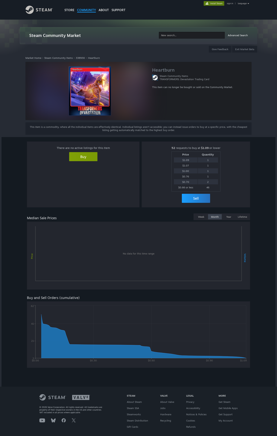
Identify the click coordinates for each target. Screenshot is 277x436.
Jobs (162, 408)
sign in (230, 3)
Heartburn (94, 57)
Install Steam (216, 3)
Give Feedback (220, 49)
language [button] (242, 3)
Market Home (33, 57)
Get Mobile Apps (228, 408)
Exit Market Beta (244, 49)
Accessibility (193, 408)
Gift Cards (132, 426)
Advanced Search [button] (238, 35)
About (104, 10)
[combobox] (192, 35)
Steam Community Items (58, 57)
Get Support (226, 414)
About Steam (134, 401)
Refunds (191, 426)
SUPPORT (118, 10)
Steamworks (134, 414)
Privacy (190, 401)
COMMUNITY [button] (86, 10)
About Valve (167, 401)
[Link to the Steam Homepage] (42, 10)
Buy (83, 157)
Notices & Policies (196, 414)
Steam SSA (133, 408)
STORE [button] (69, 10)
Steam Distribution (137, 420)
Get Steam (224, 401)
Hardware (165, 414)
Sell (196, 198)
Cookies (190, 420)
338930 (80, 57)
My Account (226, 420)
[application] (138, 256)
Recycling (165, 420)
